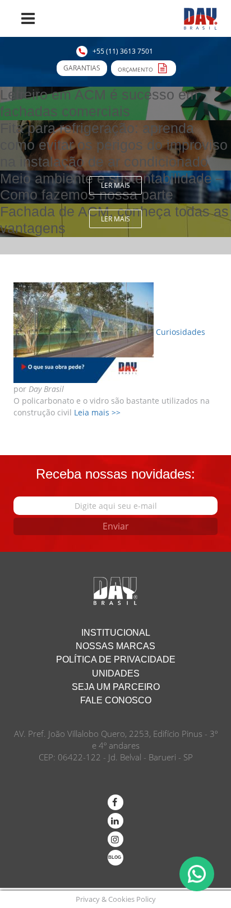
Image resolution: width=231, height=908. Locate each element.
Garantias (81, 68)
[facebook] (115, 802)
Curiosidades (180, 332)
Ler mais (115, 185)
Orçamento (136, 69)
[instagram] (115, 839)
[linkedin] (115, 821)
